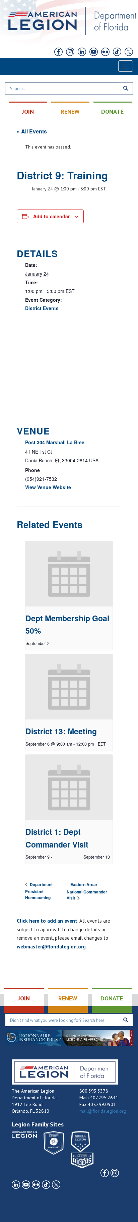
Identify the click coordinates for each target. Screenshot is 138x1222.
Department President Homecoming (39, 890)
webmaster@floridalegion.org (51, 946)
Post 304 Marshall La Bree (54, 442)
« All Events (32, 131)
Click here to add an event (47, 921)
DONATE (112, 111)
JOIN (28, 111)
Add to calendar (51, 216)
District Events (42, 308)
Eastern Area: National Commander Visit (87, 891)
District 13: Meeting (61, 731)
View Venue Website (48, 487)
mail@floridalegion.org (102, 1111)
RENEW (70, 111)
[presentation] (69, 573)
